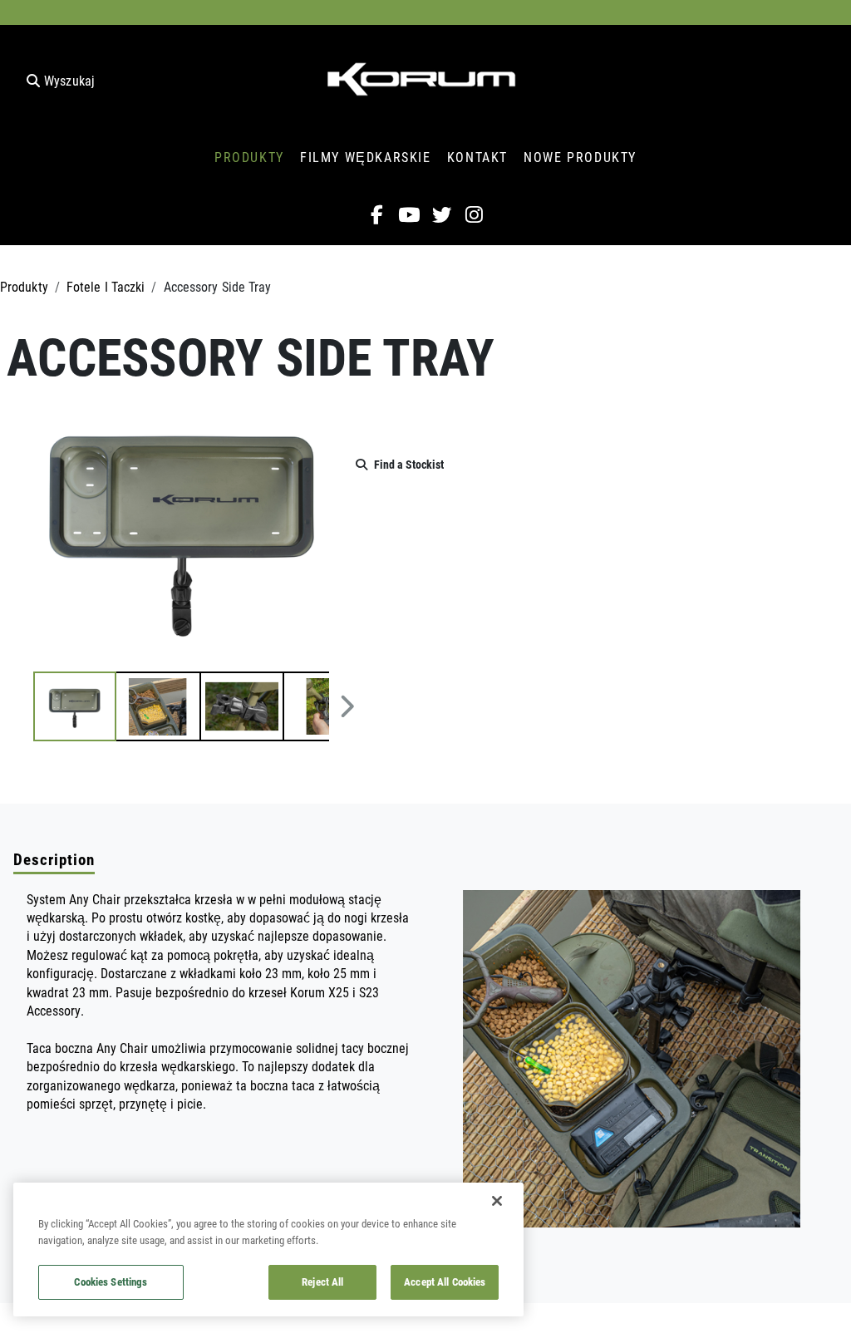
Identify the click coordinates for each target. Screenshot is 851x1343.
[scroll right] (347, 706)
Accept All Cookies (444, 1281)
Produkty (24, 286)
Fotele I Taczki (105, 286)
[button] (74, 706)
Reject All (322, 1281)
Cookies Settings (110, 1281)
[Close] (497, 1201)
